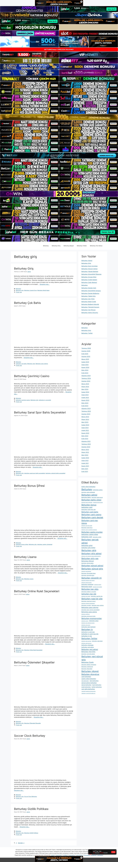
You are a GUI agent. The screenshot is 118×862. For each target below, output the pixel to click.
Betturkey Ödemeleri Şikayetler (34, 662)
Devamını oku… (45, 284)
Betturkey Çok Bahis (27, 302)
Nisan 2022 (85, 452)
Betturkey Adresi (86, 260)
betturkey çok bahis (21, 363)
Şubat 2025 (85, 362)
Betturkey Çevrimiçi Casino (31, 376)
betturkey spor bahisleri (88, 627)
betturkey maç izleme (85, 596)
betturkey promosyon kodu (88, 616)
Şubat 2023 (85, 425)
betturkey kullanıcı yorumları (88, 591)
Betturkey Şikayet (69, 246)
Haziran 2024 (85, 381)
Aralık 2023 (85, 397)
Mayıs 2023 (85, 417)
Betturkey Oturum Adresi (89, 269)
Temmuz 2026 (86, 348)
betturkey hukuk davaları (86, 582)
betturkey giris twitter (88, 547)
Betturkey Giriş (56, 246)
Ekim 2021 (84, 469)
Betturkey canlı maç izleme (89, 521)
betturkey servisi (84, 620)
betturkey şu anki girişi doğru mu (88, 693)
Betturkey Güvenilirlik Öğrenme (91, 274)
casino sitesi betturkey (88, 679)
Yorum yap (19, 292)
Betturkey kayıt (86, 586)
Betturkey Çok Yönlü (87, 299)
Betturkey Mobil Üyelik (88, 301)
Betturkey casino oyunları (92, 532)
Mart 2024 (84, 389)
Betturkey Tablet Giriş (88, 296)
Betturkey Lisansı (25, 557)
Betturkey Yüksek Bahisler (89, 271)
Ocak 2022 (84, 460)
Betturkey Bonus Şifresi (29, 485)
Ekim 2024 (84, 370)
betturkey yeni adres (87, 647)
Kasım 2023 (85, 400)
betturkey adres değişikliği (88, 492)
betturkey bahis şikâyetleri (86, 502)
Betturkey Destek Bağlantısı (90, 293)
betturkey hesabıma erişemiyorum (88, 691)
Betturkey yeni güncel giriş (92, 658)
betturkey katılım (97, 584)
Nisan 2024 (85, 386)
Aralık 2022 (85, 430)
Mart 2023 (84, 422)
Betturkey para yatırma (42, 363)
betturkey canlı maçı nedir (86, 525)
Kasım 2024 (85, 367)
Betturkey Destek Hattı (88, 288)
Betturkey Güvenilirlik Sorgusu (91, 291)
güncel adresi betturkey (89, 683)
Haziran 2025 (85, 356)
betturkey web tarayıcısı (86, 643)
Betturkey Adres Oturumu (89, 312)
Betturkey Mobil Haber (43, 290)
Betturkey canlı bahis (89, 512)
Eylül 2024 (84, 373)
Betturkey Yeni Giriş (88, 652)
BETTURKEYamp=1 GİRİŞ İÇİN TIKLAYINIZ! (59, 49)
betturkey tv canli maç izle (89, 634)
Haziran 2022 (85, 447)
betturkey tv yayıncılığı (45, 400)
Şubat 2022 (85, 458)
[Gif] (59, 117)
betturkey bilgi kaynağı (98, 502)
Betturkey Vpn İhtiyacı (88, 310)
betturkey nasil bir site (96, 596)
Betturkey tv (87, 629)
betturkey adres (98, 490)
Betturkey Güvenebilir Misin (88, 573)
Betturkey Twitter (82, 246)
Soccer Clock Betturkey (29, 735)
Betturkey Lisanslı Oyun (30, 290)
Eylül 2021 (84, 471)
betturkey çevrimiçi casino (23, 400)
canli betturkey (86, 676)
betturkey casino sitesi (89, 534)
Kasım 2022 (85, 433)
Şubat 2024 (85, 392)
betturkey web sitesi (97, 641)
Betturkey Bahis (86, 497)
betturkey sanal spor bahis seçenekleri (34, 473)
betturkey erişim (97, 537)
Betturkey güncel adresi (92, 565)
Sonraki (21, 843)
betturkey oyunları (86, 605)
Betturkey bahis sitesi (91, 500)
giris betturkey (85, 680)
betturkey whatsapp (87, 645)
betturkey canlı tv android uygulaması (89, 529)
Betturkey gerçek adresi (89, 541)
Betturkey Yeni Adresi (96, 246)
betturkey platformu (85, 614)
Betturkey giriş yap (89, 558)
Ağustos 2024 (86, 375)
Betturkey (46, 246)
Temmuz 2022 (86, 444)
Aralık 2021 (85, 463)
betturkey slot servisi (85, 625)
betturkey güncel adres (87, 563)
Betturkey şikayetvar (90, 674)
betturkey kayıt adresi (97, 586)
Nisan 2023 (85, 419)
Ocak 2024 (85, 395)
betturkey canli (86, 507)
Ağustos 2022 (85, 441)
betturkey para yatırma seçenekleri (90, 609)
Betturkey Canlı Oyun (86, 527)
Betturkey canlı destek (92, 517)
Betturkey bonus (88, 505)
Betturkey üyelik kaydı (87, 666)
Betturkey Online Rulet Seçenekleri (36, 591)
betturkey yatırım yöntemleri (44, 544)
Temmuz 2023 (86, 411)
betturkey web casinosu (86, 641)
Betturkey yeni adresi (89, 649)
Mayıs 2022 (85, 449)
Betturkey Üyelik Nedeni (89, 280)
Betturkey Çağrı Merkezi (89, 282)
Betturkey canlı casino (91, 514)
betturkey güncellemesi (86, 571)
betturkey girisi (86, 545)
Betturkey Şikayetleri (86, 668)
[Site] (29, 85)
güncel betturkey (86, 685)
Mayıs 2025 (85, 359)
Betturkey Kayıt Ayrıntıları (89, 266)
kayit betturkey (96, 685)
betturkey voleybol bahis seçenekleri (55, 473)
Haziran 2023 (85, 414)
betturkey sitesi (93, 621)
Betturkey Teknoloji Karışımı (90, 307)
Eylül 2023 (84, 406)
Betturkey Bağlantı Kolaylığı (90, 304)
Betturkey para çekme (89, 612)
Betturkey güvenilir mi (91, 578)
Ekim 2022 (84, 436)
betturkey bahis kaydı (97, 497)
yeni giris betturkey (88, 689)
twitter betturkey (97, 687)
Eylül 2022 (84, 438)
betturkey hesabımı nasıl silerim (87, 580)
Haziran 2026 (85, 351)
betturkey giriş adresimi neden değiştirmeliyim (91, 556)
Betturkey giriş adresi (91, 553)
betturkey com (86, 537)
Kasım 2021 (85, 466)
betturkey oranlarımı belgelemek (88, 603)
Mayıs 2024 (85, 384)
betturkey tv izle (86, 636)
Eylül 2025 (84, 354)
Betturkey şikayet (90, 671)
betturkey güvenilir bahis (87, 575)
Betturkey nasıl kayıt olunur (88, 601)
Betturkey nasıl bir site (92, 598)
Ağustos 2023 (86, 408)
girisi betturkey (94, 681)
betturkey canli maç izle (88, 509)
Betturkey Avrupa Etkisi (88, 277)
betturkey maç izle (88, 594)
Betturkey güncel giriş (92, 568)
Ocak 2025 (84, 365)
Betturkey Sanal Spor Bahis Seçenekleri (40, 412)
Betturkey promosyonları (91, 618)
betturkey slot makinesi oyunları (87, 622)
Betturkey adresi (89, 495)
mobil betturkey (86, 687)
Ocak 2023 (85, 428)
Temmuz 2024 (86, 378)
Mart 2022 (84, 455)
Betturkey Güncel (87, 561)
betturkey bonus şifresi (22, 544)
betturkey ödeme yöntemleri (88, 664)
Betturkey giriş (20, 290)
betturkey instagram (87, 584)
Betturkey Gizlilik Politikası (31, 809)
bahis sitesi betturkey (88, 486)
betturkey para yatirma (98, 605)
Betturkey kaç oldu (89, 589)
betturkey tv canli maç (88, 632)
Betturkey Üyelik (87, 662)
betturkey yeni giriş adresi (88, 654)
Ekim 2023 (84, 403)
